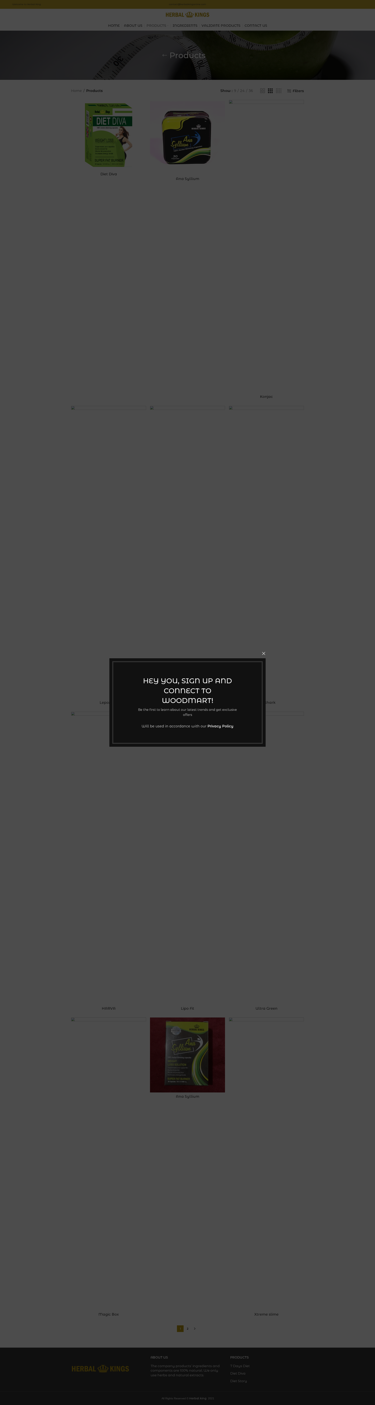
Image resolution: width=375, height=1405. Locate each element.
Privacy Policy (220, 726)
